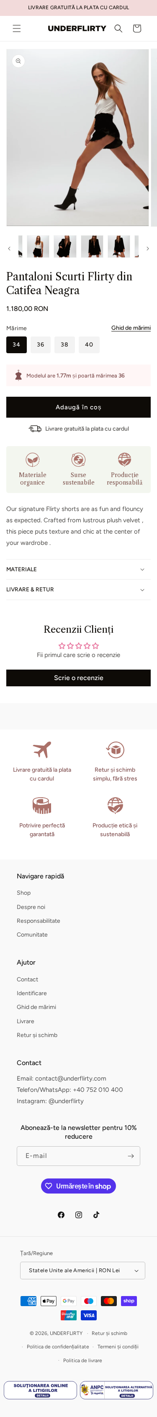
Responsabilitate (38, 920)
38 (65, 344)
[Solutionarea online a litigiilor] (40, 1392)
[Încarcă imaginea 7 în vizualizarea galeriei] (38, 246)
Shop (24, 892)
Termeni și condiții (118, 1347)
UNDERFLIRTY (66, 1333)
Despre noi (31, 907)
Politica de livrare (82, 1360)
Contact (27, 979)
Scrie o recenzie (78, 678)
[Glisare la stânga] (9, 248)
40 (89, 344)
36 (40, 344)
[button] (17, 28)
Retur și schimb (37, 1035)
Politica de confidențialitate (58, 1347)
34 (17, 344)
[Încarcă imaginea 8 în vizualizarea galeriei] (65, 246)
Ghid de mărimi (131, 327)
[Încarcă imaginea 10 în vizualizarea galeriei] (119, 246)
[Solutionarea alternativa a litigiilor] (116, 1392)
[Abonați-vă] (130, 1156)
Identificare (32, 993)
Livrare (25, 1021)
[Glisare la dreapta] (148, 248)
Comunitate (32, 934)
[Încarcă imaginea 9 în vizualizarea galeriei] (92, 246)
